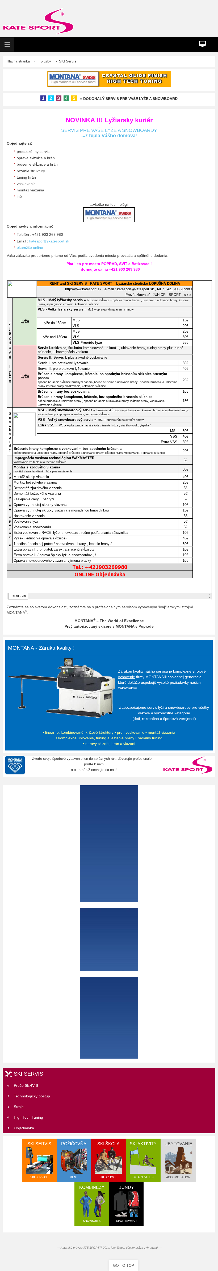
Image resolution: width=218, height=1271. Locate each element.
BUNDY (126, 1203)
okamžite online (30, 247)
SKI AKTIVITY (143, 1160)
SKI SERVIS (39, 1160)
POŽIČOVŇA (73, 1160)
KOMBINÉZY (91, 1203)
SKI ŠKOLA (108, 1160)
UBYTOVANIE (178, 1160)
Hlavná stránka (18, 61)
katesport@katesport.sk (49, 241)
